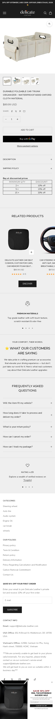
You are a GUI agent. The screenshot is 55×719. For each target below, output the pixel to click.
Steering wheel (10, 506)
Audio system (9, 516)
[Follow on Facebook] (4, 679)
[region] (27, 311)
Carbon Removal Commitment (17, 569)
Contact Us (8, 574)
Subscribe (12, 609)
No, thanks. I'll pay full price (41, 708)
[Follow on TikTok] (34, 679)
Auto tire (7, 511)
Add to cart (27, 130)
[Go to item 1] (7, 81)
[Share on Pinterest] (20, 111)
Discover (27, 283)
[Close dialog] (52, 682)
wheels (6, 530)
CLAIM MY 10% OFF (41, 705)
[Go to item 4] (35, 81)
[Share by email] (24, 111)
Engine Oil (7, 520)
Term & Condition (11, 550)
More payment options (27, 146)
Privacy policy (9, 545)
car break (7, 525)
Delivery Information (12, 560)
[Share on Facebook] (12, 111)
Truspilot (27, 480)
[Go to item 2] (16, 80)
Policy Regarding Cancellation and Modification (25, 564)
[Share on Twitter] (16, 111)
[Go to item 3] (26, 81)
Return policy (9, 555)
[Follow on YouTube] (27, 679)
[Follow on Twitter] (12, 679)
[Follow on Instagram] (19, 679)
